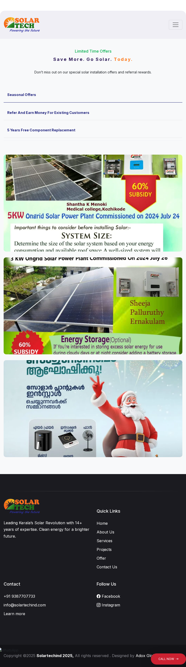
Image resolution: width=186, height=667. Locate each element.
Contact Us (107, 566)
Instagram (110, 605)
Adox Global (147, 655)
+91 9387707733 (19, 596)
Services (104, 540)
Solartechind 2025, (55, 655)
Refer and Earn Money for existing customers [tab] (48, 113)
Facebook (110, 596)
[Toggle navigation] (175, 25)
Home (102, 523)
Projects (104, 549)
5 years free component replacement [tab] (41, 130)
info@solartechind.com (25, 605)
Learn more (14, 613)
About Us (105, 532)
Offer (101, 558)
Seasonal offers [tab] (21, 95)
